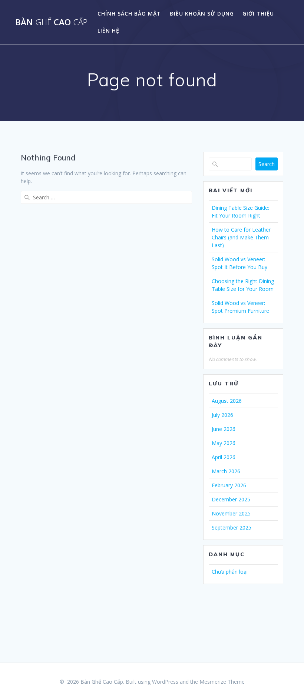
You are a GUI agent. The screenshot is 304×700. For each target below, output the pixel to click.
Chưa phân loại (230, 571)
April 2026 (223, 457)
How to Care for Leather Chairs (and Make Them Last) (241, 237)
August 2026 (227, 400)
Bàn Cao (51, 22)
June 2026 (223, 428)
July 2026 (222, 414)
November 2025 (231, 513)
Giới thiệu (258, 13)
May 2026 (223, 443)
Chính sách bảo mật (129, 13)
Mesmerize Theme (222, 681)
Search (266, 163)
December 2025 (231, 499)
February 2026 (229, 485)
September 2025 (231, 527)
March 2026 (226, 471)
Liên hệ (108, 30)
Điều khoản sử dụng (202, 13)
